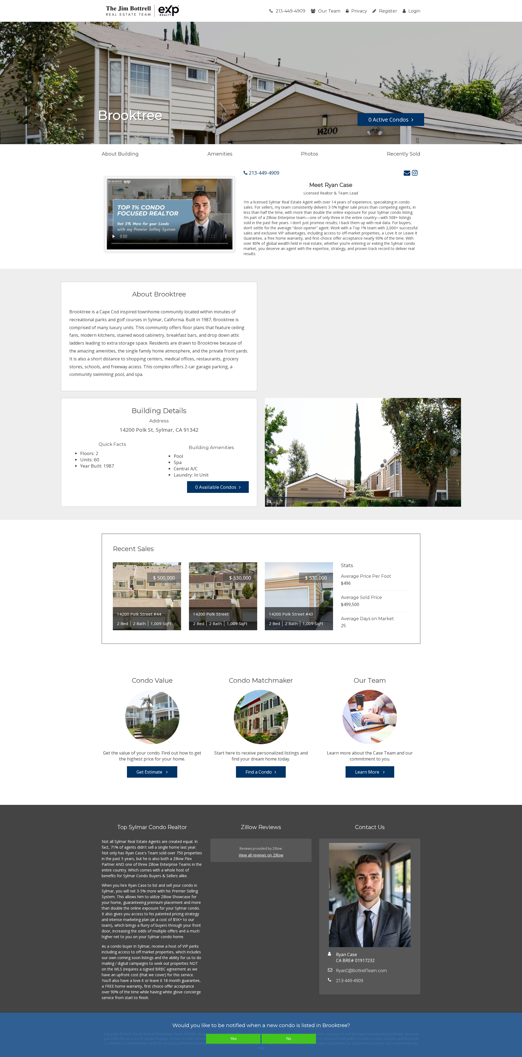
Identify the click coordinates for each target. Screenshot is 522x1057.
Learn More (367, 772)
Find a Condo (259, 772)
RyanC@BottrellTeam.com (361, 970)
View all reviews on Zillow (261, 855)
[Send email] (407, 172)
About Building (120, 154)
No (288, 1038)
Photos (309, 154)
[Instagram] (415, 172)
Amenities (219, 154)
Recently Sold (403, 154)
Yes (233, 1038)
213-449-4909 (290, 11)
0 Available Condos (215, 487)
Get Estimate (149, 772)
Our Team (329, 11)
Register (388, 11)
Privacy (359, 11)
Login (414, 11)
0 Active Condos (388, 119)
